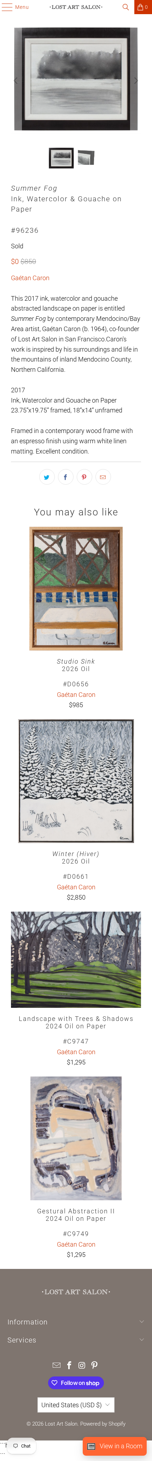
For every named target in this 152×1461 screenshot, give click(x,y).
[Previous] (16, 81)
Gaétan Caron (30, 278)
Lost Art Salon (61, 1424)
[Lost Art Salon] (76, 7)
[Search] (126, 7)
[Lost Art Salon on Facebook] (69, 1366)
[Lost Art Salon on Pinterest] (94, 1366)
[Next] (135, 81)
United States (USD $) (71, 1405)
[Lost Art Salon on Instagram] (82, 1366)
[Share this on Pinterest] (84, 477)
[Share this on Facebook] (66, 477)
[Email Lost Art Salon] (57, 1366)
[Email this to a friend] (103, 477)
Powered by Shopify (102, 1424)
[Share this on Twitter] (47, 477)
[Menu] (3, 7)
